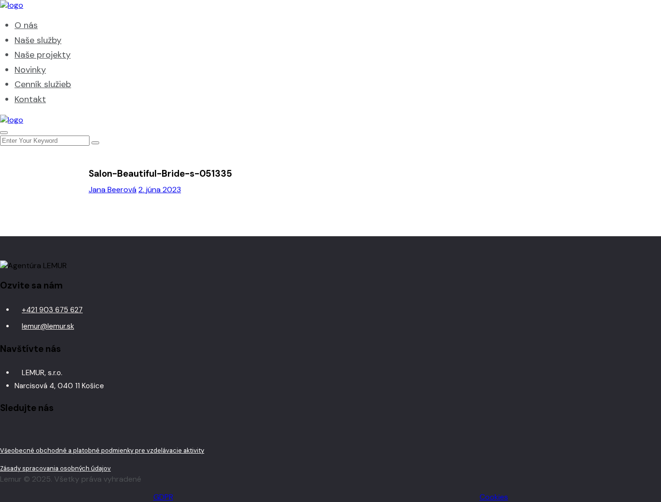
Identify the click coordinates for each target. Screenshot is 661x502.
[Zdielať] (629, 10)
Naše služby (38, 40)
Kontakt (30, 99)
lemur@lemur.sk (48, 326)
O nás (26, 25)
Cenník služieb (43, 84)
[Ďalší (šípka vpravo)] (644, 251)
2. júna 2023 (159, 189)
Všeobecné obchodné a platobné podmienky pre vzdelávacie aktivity (102, 450)
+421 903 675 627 (52, 310)
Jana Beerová (112, 189)
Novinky (30, 70)
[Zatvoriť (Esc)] (650, 10)
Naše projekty (43, 55)
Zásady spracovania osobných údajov (55, 468)
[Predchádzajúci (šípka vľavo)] (17, 251)
